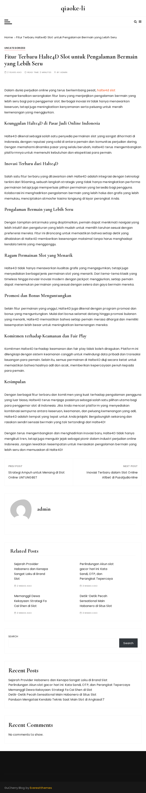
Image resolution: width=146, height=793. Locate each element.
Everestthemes (41, 788)
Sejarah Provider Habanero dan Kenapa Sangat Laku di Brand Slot (57, 680)
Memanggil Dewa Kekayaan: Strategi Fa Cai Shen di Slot (30, 601)
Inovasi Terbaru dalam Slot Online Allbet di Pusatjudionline (112, 475)
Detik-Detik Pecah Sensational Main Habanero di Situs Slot (96, 601)
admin (63, 72)
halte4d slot (106, 90)
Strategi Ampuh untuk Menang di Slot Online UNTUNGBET (36, 475)
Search (13, 636)
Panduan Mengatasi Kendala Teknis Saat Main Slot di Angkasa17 (56, 699)
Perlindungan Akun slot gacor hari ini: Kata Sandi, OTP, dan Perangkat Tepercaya (69, 685)
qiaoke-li (73, 8)
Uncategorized (14, 48)
